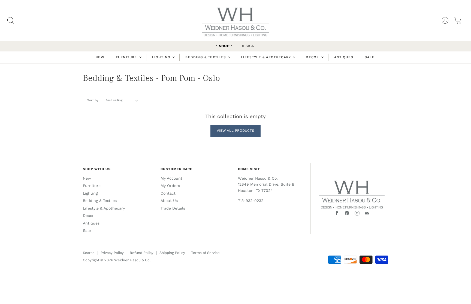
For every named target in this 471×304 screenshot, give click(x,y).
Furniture (127, 57)
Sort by (92, 100)
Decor (313, 57)
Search (89, 253)
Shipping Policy (172, 253)
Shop (224, 46)
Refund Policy (141, 253)
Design (247, 46)
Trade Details (173, 208)
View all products (235, 130)
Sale (370, 57)
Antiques (344, 57)
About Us (169, 200)
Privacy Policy (112, 253)
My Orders (170, 185)
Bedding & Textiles (206, 57)
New (99, 57)
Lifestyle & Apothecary (266, 57)
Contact (168, 193)
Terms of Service (205, 253)
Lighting (162, 57)
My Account (171, 178)
